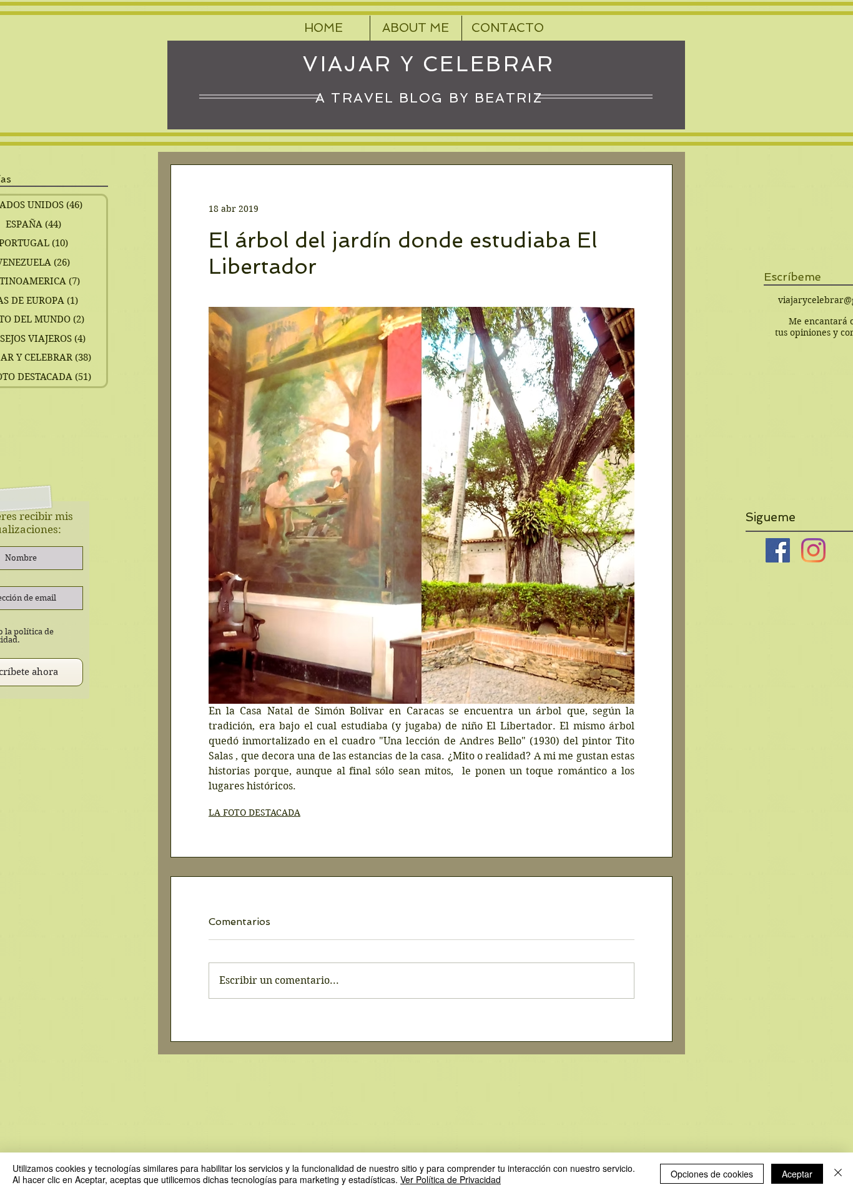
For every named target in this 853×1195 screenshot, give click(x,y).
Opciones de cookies (712, 1174)
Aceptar (797, 1174)
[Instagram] (813, 550)
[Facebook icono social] (778, 550)
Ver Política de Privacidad (450, 1179)
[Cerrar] (838, 1173)
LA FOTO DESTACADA (254, 812)
